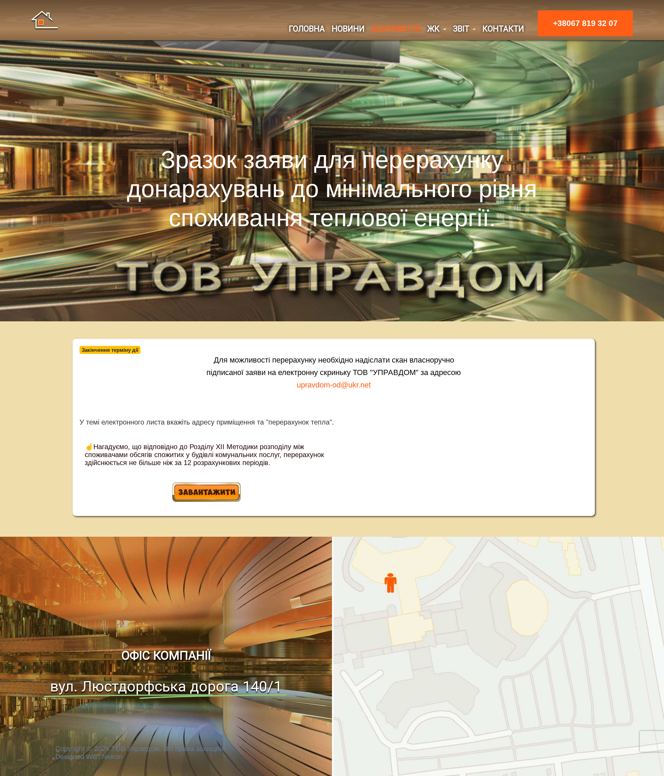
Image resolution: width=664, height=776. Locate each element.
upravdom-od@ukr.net (334, 385)
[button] (436, 29)
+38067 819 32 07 (585, 23)
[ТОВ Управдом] (44, 20)
